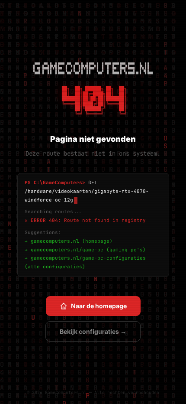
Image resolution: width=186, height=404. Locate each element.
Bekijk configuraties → (93, 331)
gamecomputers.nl (55, 241)
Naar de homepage (99, 306)
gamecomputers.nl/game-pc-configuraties (88, 258)
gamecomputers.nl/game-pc (67, 250)
